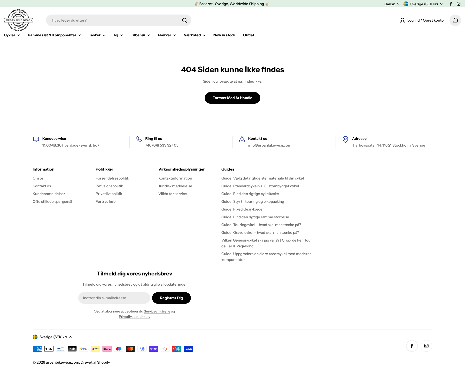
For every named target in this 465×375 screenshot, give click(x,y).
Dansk (389, 4)
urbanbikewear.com (62, 362)
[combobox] (118, 20)
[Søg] (184, 20)
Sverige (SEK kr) (424, 4)
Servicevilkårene (157, 311)
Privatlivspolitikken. (134, 316)
